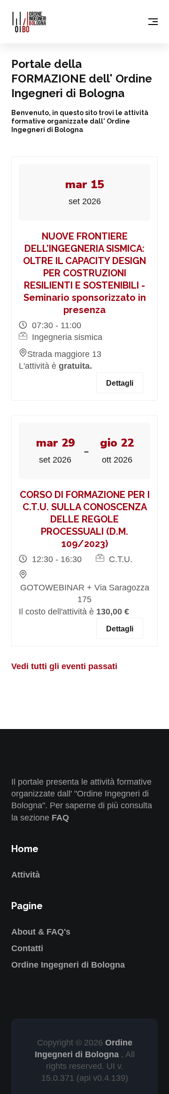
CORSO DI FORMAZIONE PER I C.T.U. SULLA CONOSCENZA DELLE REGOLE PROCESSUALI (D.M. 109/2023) (85, 519)
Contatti (27, 948)
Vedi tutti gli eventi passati (64, 666)
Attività (25, 874)
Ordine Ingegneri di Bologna (68, 965)
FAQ (60, 817)
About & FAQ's (40, 932)
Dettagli (119, 383)
